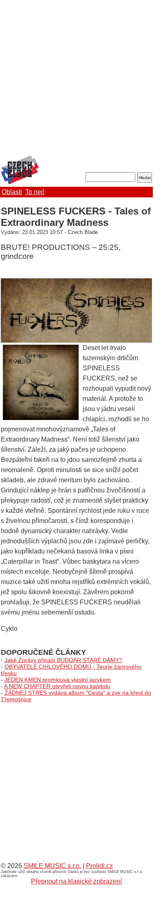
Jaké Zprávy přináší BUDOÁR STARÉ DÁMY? (63, 660)
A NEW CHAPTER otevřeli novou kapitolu (57, 686)
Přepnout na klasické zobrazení (76, 881)
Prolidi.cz (99, 865)
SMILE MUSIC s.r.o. (52, 865)
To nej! (34, 191)
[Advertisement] (76, 78)
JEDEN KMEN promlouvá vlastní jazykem (57, 679)
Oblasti (12, 191)
